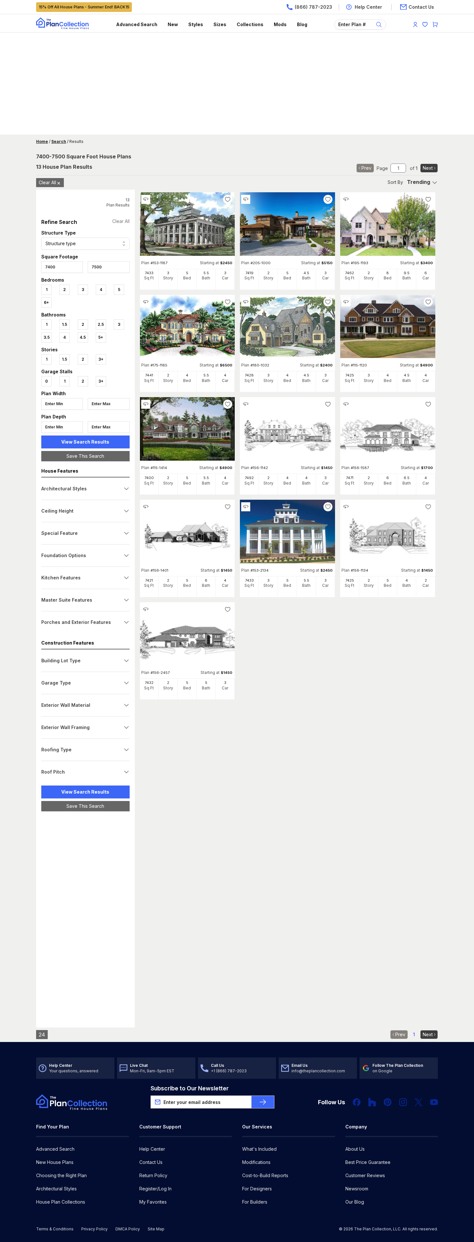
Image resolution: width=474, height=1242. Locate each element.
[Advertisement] (237, 84)
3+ (101, 359)
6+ (46, 302)
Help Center (152, 1149)
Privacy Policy (94, 1229)
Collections (250, 24)
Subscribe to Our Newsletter (190, 1088)
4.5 (83, 337)
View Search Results (85, 442)
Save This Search (85, 456)
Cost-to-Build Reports (265, 1175)
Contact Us (151, 1162)
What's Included (259, 1149)
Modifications (256, 1162)
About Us (355, 1149)
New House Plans (55, 1162)
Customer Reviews (365, 1175)
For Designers (257, 1188)
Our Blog (354, 1202)
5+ (100, 337)
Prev (366, 168)
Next (428, 168)
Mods (280, 24)
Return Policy (153, 1175)
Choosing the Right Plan (61, 1175)
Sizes (219, 24)
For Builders (254, 1202)
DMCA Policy (127, 1229)
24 (42, 1034)
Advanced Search (136, 24)
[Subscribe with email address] (262, 1102)
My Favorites (153, 1202)
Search (58, 141)
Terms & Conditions (55, 1229)
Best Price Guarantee (367, 1162)
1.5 (64, 324)
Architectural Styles (56, 1188)
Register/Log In (155, 1188)
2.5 (101, 324)
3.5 (47, 337)
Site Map (156, 1229)
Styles (195, 24)
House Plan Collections (60, 1202)
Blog (302, 24)
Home (42, 141)
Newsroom (356, 1188)
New (173, 24)
